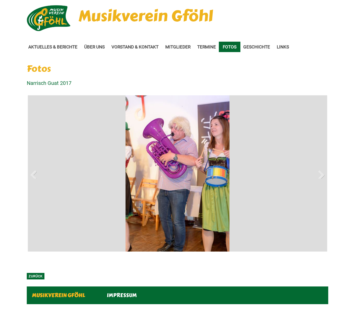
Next (319, 173)
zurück (36, 276)
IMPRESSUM (122, 295)
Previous (35, 173)
